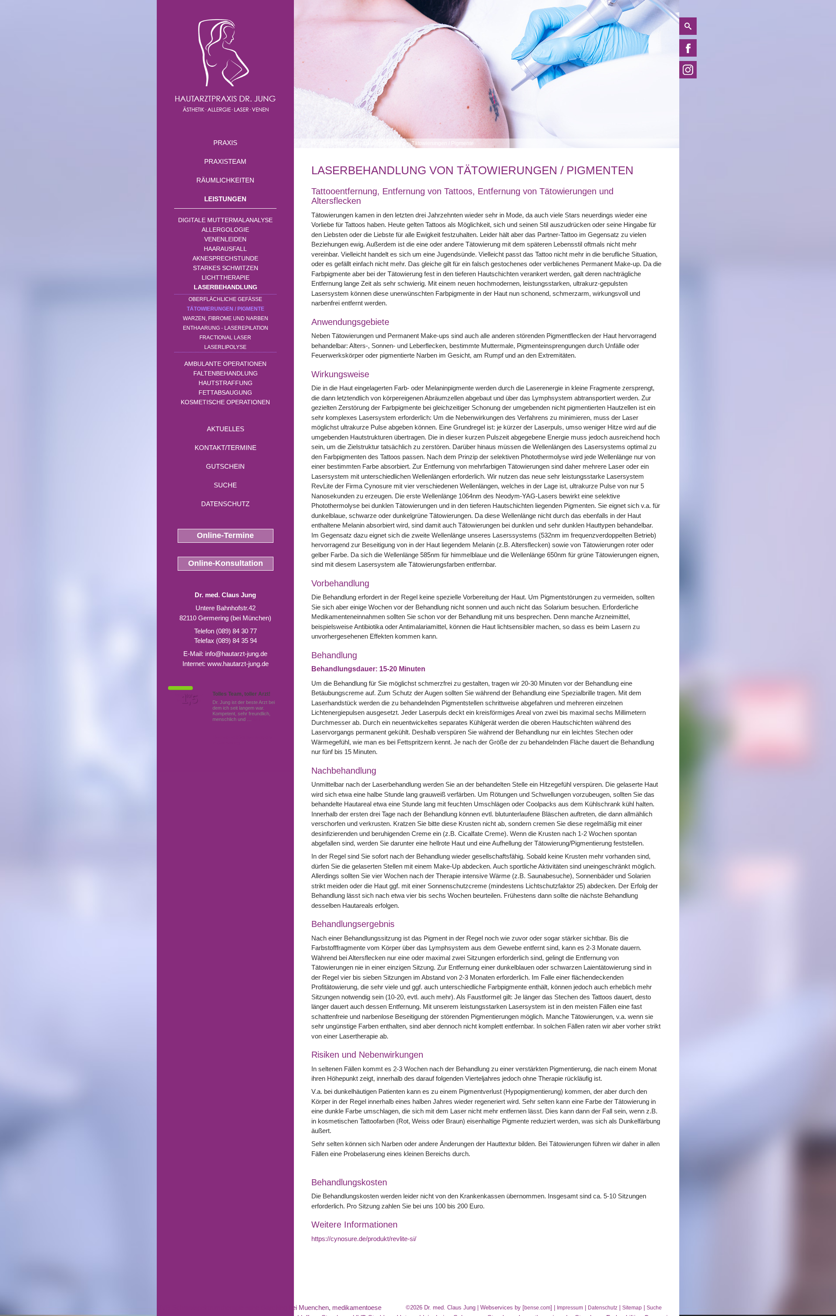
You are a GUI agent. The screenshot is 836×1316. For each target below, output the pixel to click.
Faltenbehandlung (225, 373)
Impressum (570, 1308)
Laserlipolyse (225, 347)
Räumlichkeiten (225, 180)
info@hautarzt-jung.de (236, 653)
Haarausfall (225, 248)
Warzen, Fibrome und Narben (225, 318)
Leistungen (225, 199)
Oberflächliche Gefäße (225, 299)
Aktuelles (225, 429)
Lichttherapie (225, 277)
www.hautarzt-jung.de (238, 663)
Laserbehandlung (225, 287)
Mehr (258, 719)
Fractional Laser (225, 338)
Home (318, 143)
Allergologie (225, 229)
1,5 (189, 699)
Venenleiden (225, 239)
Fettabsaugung (225, 392)
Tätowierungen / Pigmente (225, 309)
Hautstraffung (226, 382)
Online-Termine (225, 535)
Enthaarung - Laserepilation (225, 328)
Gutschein (225, 466)
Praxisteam (225, 161)
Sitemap (632, 1308)
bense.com (537, 1308)
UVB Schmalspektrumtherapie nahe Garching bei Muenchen (243, 1307)
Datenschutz (225, 503)
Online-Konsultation (225, 563)
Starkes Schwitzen (225, 267)
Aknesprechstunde (225, 258)
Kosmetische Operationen (225, 402)
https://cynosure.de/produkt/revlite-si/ (363, 1238)
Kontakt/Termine (225, 447)
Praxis (225, 142)
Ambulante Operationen (225, 363)
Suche (225, 485)
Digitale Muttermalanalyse (225, 220)
